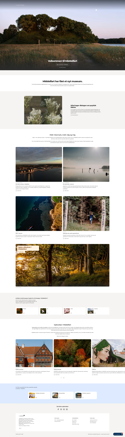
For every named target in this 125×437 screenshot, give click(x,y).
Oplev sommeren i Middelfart (62, 64)
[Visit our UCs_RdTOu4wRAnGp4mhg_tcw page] (64, 409)
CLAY (39, 327)
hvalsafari (45, 327)
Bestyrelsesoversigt (75, 424)
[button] (39, 186)
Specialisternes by (93, 421)
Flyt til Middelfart (93, 422)
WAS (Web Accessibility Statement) (94, 434)
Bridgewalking (35, 327)
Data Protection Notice (105, 434)
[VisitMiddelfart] (22, 415)
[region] (43, 110)
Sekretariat (74, 422)
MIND (41, 327)
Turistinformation (57, 421)
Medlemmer (74, 421)
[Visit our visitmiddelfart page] (58, 409)
